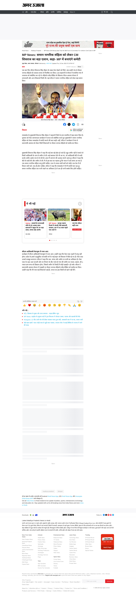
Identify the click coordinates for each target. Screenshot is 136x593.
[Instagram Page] (111, 514)
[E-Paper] (107, 541)
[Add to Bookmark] (78, 124)
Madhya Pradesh (36, 50)
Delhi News (25, 562)
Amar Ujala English (28, 582)
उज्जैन (52, 12)
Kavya (87, 548)
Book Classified (74, 582)
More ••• (72, 12)
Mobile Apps (72, 544)
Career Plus (72, 552)
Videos (55, 548)
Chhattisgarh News (27, 560)
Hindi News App (53, 496)
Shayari (56, 550)
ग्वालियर (59, 12)
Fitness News (41, 539)
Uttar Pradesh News (27, 539)
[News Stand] (36, 514)
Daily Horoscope (42, 548)
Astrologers (41, 552)
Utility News (88, 544)
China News (72, 559)
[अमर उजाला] (33, 6)
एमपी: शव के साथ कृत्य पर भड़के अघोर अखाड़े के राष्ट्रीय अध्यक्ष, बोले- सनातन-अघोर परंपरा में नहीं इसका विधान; (50, 523)
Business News (73, 557)
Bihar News (25, 553)
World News (72, 561)
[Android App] (30, 514)
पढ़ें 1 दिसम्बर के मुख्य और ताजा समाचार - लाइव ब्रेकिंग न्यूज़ (41, 313)
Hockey (56, 563)
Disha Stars (25, 584)
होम (27, 12)
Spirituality (40, 544)
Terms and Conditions (80, 588)
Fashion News (41, 542)
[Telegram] (113, 514)
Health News (41, 537)
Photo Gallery (57, 546)
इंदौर (47, 12)
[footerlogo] (68, 515)
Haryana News (26, 547)
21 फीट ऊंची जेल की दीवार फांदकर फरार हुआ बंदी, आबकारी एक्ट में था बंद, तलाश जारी (53, 320)
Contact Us (68, 588)
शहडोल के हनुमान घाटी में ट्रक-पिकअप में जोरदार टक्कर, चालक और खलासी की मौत (52, 316)
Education (72, 555)
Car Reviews (72, 542)
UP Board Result (89, 537)
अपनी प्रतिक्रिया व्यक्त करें (30, 301)
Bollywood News (58, 537)
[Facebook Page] (104, 514)
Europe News (73, 563)
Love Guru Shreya (79, 229)
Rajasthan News (26, 555)
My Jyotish (38, 582)
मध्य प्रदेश (33, 12)
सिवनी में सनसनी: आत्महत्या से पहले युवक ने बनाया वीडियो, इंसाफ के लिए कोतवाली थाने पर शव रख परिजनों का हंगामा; (78, 525)
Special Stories (89, 550)
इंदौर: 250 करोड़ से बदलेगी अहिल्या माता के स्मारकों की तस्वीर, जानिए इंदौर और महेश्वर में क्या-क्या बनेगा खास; (54, 530)
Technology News (74, 537)
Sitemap (48, 591)
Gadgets (71, 546)
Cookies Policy (58, 588)
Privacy (50, 588)
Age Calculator (42, 563)
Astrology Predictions (43, 550)
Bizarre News (88, 546)
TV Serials (56, 539)
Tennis (55, 566)
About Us (25, 588)
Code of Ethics (57, 591)
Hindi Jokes (57, 552)
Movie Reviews (58, 544)
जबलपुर (65, 12)
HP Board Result (89, 539)
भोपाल (42, 12)
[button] (49, 240)
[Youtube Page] (108, 514)
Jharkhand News (26, 557)
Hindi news (41, 573)
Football (56, 568)
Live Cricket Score (58, 561)
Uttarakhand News (27, 545)
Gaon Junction (55, 582)
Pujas (39, 557)
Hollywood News (58, 542)
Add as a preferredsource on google (78, 130)
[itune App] (33, 514)
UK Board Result (89, 542)
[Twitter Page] (106, 514)
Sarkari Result (73, 550)
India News (30, 501)
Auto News (72, 539)
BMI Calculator (42, 566)
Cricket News (57, 559)
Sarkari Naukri (73, 548)
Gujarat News (25, 564)
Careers (43, 588)
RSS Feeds (41, 591)
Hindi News (25, 50)
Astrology (40, 546)
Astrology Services (43, 555)
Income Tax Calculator (44, 568)
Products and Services (29, 591)
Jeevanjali (47, 582)
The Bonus (65, 582)
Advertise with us (34, 588)
